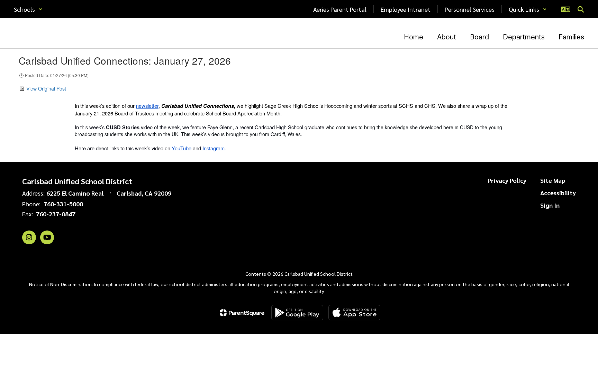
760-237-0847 (55, 214)
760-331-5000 (63, 204)
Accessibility (558, 193)
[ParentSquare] (242, 313)
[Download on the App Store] (354, 312)
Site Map (552, 180)
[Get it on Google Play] (297, 312)
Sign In (550, 205)
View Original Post (46, 88)
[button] (28, 9)
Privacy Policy (507, 180)
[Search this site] (580, 9)
